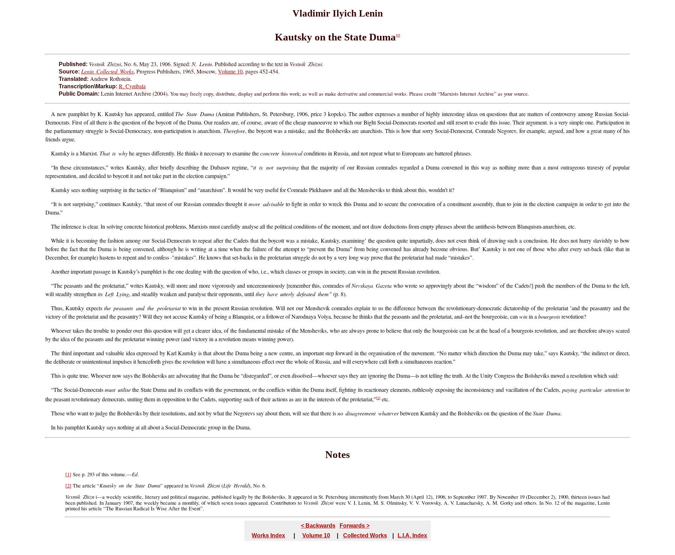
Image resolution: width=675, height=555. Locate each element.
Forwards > (354, 526)
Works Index (268, 535)
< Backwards (318, 526)
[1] (378, 398)
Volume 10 (230, 71)
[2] (398, 35)
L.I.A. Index (412, 535)
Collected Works (365, 535)
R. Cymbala (132, 86)
